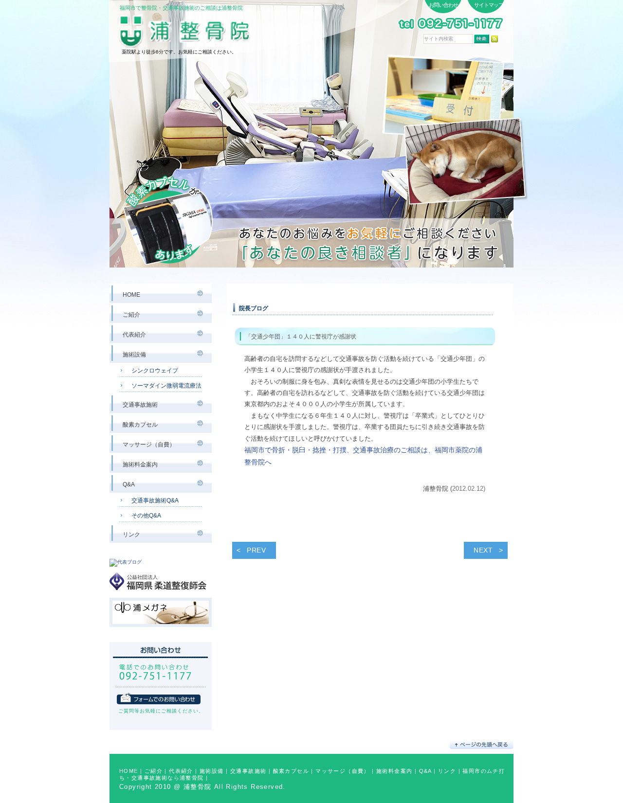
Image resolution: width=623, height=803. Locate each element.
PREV (256, 550)
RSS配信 (494, 39)
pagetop (481, 744)
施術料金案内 (394, 771)
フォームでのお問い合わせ (159, 698)
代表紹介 (181, 771)
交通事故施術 (248, 771)
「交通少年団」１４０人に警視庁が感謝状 (300, 336)
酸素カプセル (291, 771)
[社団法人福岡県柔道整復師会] (161, 594)
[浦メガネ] (161, 631)
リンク (447, 771)
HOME (128, 771)
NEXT (483, 550)
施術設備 (212, 771)
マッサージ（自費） (342, 771)
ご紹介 (154, 771)
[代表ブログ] (126, 562)
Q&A (425, 771)
